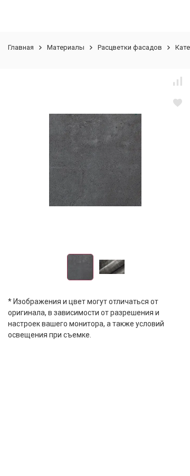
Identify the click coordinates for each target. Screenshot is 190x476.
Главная (21, 47)
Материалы (65, 47)
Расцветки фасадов (130, 47)
